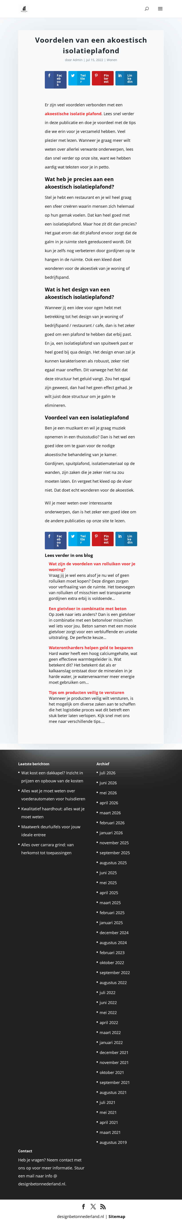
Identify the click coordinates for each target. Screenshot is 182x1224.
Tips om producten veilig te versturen (86, 692)
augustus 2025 (113, 862)
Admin (78, 60)
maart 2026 (110, 812)
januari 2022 (111, 1042)
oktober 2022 (112, 962)
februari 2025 (112, 912)
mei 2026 (108, 792)
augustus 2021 (113, 1092)
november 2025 (114, 842)
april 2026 (109, 802)
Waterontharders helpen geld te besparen (91, 647)
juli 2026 (107, 772)
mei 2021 (108, 1112)
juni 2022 (108, 1002)
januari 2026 (111, 832)
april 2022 (109, 1022)
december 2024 (114, 932)
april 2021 (109, 1122)
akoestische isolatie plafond (73, 113)
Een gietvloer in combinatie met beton (88, 608)
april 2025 (109, 892)
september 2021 (115, 1082)
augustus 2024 (113, 942)
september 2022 (115, 972)
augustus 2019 (113, 1142)
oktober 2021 (112, 1072)
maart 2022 (110, 1032)
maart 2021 (110, 1132)
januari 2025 (111, 922)
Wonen (112, 60)
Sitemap (117, 1216)
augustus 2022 (113, 982)
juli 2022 (107, 992)
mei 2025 (108, 882)
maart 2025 (110, 902)
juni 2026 (108, 782)
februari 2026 (112, 822)
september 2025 (115, 852)
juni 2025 (108, 872)
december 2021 (114, 1052)
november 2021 (114, 1062)
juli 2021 (107, 1102)
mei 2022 (108, 1012)
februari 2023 (112, 952)
